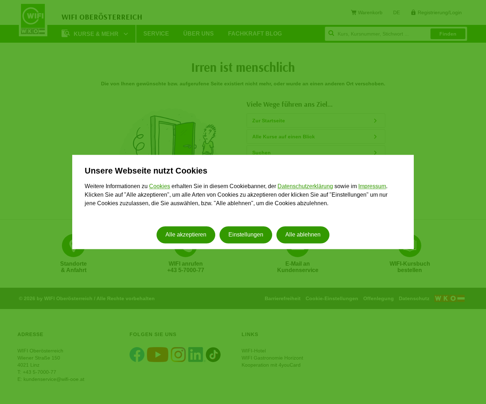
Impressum (372, 186)
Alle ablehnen (303, 235)
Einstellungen (245, 235)
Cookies (159, 186)
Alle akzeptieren (185, 235)
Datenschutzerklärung (305, 186)
